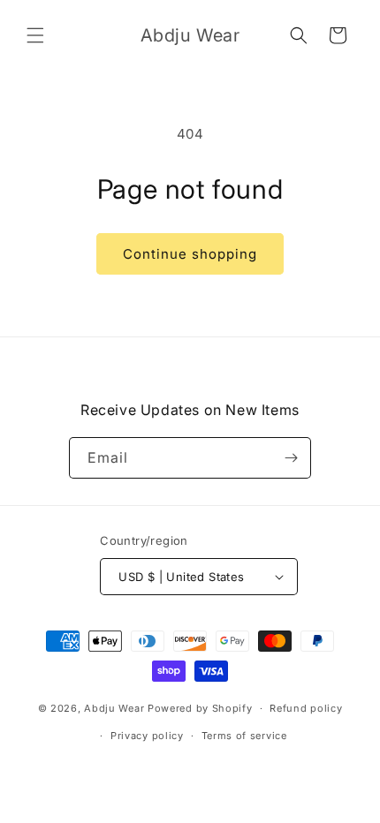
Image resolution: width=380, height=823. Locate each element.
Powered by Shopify (200, 708)
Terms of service (244, 735)
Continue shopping (190, 253)
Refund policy (306, 708)
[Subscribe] (290, 458)
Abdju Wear (114, 708)
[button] (35, 35)
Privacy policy (147, 735)
